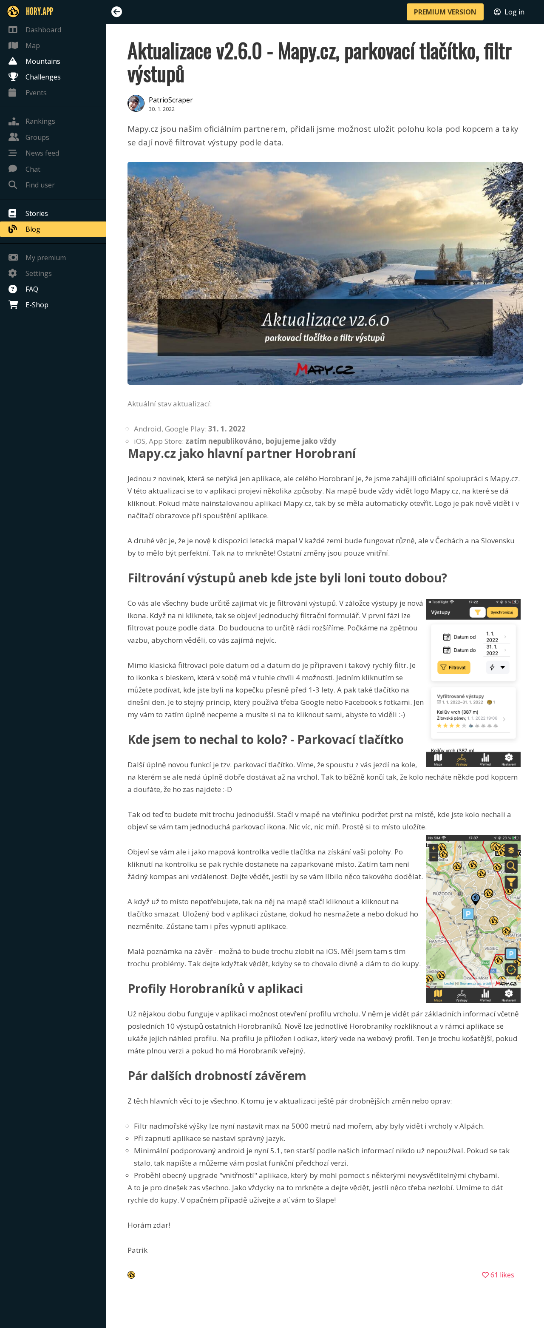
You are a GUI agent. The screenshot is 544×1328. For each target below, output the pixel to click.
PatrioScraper (171, 100)
